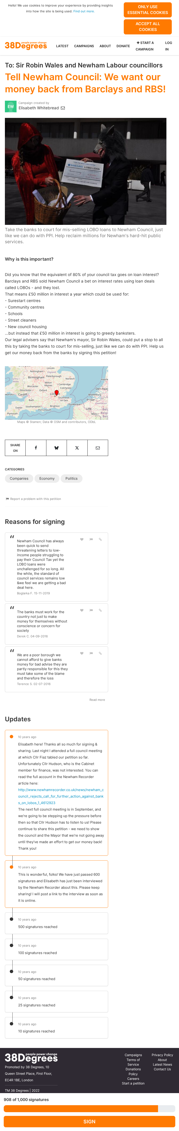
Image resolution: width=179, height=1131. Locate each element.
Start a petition (133, 1083)
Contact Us (162, 1069)
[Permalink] (100, 539)
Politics (71, 478)
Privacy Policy (162, 1055)
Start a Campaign (145, 46)
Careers (133, 1079)
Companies (19, 478)
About (105, 46)
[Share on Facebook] (35, 448)
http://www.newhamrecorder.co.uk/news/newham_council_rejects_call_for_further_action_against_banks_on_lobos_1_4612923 (61, 796)
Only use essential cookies (147, 9)
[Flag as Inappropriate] (91, 539)
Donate (123, 46)
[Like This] (82, 539)
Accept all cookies (148, 26)
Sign (89, 1121)
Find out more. (84, 11)
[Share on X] (77, 448)
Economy (47, 478)
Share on (15, 447)
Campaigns (84, 46)
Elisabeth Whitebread (39, 108)
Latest (62, 46)
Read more (97, 700)
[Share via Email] (97, 448)
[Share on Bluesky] (56, 448)
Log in (168, 46)
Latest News (162, 1064)
